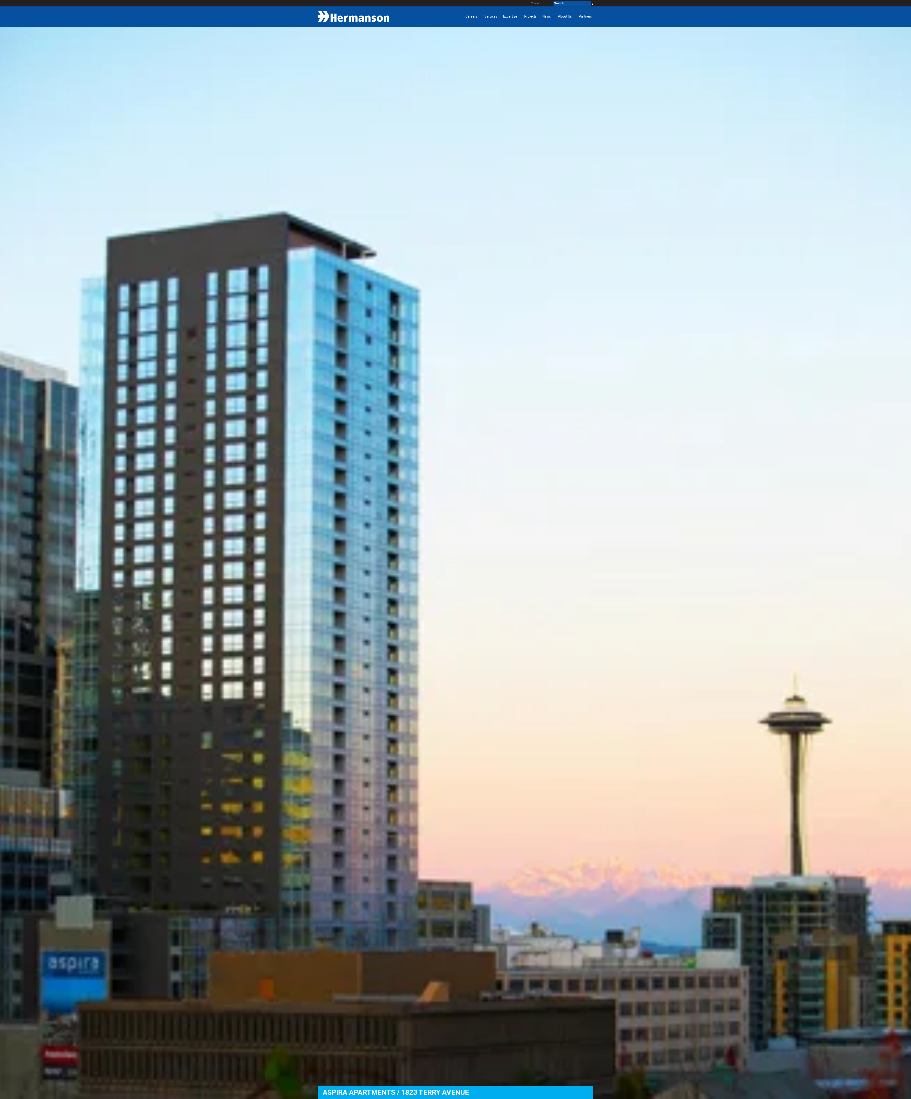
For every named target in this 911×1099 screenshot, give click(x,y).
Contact (536, 3)
